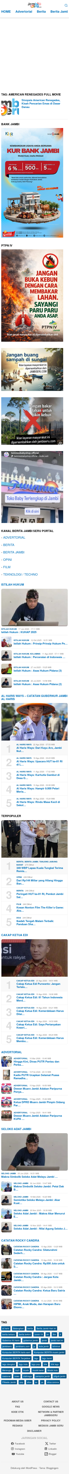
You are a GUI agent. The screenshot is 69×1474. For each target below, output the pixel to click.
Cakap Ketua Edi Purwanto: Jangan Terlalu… (38, 985)
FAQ (17, 1406)
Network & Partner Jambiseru (51, 1413)
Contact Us (51, 1401)
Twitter (52, 1443)
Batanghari (18, 1328)
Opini (19, 877)
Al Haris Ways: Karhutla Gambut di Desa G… (38, 776)
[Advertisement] (34, 53)
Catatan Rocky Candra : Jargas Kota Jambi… (36, 1278)
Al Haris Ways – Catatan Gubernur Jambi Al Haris (34, 697)
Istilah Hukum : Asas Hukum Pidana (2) (38, 684)
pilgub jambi (59, 1376)
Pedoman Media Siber (17, 1420)
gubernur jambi (30, 1340)
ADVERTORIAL (14, 537)
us (42, 1382)
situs (29, 1382)
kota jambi (44, 1346)
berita (30, 1328)
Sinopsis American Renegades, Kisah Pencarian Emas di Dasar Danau (41, 103)
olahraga (27, 1376)
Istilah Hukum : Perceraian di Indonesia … (39, 657)
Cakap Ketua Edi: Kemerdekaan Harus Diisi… (40, 1012)
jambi (44, 1340)
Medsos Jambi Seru (50, 1425)
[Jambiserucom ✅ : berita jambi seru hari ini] (34, 4)
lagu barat (47, 1358)
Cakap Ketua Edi (25, 980)
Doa (18, 917)
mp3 (17, 1370)
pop (21, 1382)
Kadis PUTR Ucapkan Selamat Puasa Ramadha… (36, 1076)
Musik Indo (52, 1370)
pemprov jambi (43, 1376)
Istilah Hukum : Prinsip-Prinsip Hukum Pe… (41, 643)
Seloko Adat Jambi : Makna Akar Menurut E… (39, 1215)
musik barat (38, 1370)
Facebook (20, 1443)
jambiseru (7, 1346)
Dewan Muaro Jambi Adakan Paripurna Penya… (38, 1090)
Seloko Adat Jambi (16, 1129)
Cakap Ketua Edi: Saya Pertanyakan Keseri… (38, 1026)
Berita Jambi (31, 861)
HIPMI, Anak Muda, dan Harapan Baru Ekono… (37, 1305)
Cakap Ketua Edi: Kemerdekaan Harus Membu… (40, 1039)
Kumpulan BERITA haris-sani (16, 1352)
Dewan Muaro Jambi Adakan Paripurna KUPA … (38, 1117)
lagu (36, 1358)
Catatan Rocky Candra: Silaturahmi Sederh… (35, 1251)
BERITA (8, 544)
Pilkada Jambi (9, 1382)
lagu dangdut (8, 1364)
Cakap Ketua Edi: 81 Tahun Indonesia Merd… (39, 999)
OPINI (7, 559)
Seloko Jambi (8, 1173)
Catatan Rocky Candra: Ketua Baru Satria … (39, 1292)
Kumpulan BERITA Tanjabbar (16, 1358)
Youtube (20, 1454)
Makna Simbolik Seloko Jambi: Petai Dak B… (39, 1188)
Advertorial (11, 1052)
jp (34, 1346)
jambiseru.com (23, 1346)
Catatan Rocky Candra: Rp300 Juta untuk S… (39, 1265)
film (54, 1334)
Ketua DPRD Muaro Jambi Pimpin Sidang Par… (39, 1103)
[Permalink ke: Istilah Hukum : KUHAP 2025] (34, 607)
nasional (6, 1376)
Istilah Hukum (12, 584)
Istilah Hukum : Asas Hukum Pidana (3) (38, 670)
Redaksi (17, 1425)
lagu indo (23, 1364)
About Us (18, 1401)
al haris (5, 1328)
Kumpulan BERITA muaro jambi (49, 1352)
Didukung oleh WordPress (24, 1468)
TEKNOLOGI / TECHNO (20, 574)
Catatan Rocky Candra (20, 1240)
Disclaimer (34, 1430)
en (48, 1334)
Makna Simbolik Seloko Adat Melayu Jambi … (29, 1176)
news (16, 1376)
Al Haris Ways (23, 744)
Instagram (20, 1448)
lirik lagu (55, 1364)
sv (36, 1382)
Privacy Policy (51, 1420)
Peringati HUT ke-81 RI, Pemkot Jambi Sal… (39, 895)
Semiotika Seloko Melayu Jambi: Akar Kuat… (37, 1201)
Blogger (52, 1454)
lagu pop (35, 1364)
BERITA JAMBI (13, 552)
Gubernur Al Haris (11, 1340)
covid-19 (38, 1334)
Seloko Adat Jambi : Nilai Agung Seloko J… (41, 1228)
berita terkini (25, 1334)
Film (18, 904)
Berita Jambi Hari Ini (46, 1328)
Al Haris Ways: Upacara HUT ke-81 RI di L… (39, 763)
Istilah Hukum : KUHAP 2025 (18, 632)
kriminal (56, 1346)
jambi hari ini (57, 1340)
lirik (45, 1364)
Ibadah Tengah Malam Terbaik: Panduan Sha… (35, 922)
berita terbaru (8, 1334)
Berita (20, 861)
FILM (6, 566)
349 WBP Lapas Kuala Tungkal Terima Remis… (39, 869)
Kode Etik (17, 1412)
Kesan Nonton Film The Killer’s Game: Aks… (40, 909)
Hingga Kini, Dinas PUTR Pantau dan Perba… (36, 1063)
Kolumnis (35, 653)
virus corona (53, 1382)
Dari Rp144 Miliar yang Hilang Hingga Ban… (39, 882)
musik (26, 1370)
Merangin (7, 1370)
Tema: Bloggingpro (48, 1468)
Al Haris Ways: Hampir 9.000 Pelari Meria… (37, 790)
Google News (51, 1406)
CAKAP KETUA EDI (14, 935)
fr (60, 1334)
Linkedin (52, 1448)
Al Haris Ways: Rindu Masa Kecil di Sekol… (38, 803)
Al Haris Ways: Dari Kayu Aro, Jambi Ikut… (39, 749)
